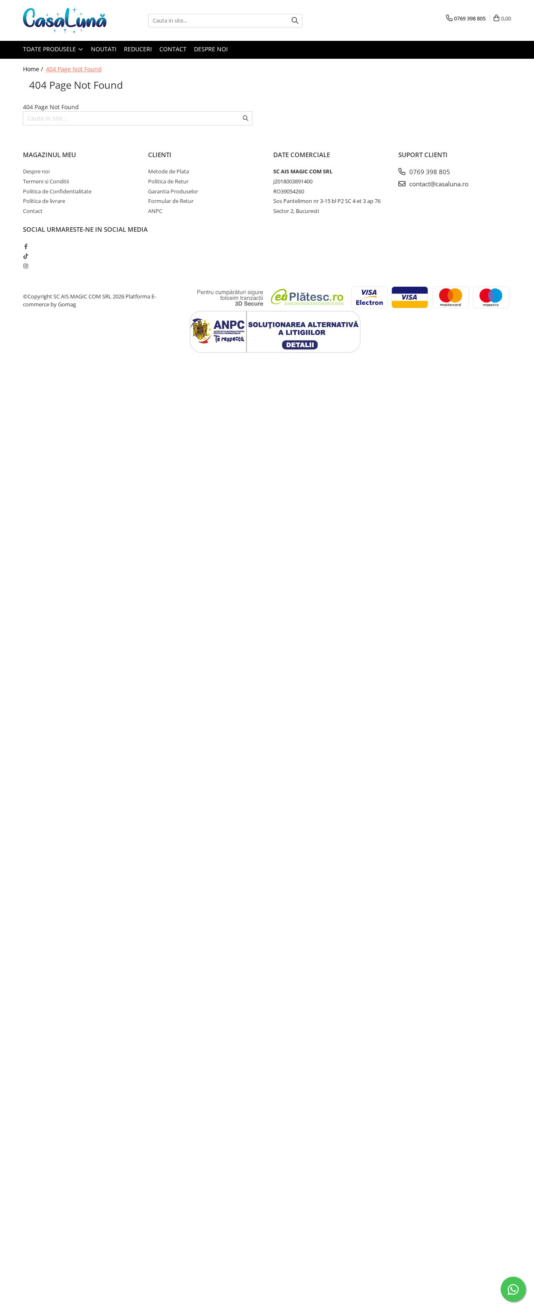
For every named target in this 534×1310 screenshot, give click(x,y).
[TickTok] (25, 256)
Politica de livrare (44, 201)
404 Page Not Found (74, 69)
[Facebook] (25, 246)
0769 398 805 (429, 172)
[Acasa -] (64, 20)
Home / (34, 69)
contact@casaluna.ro (438, 184)
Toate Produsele (50, 49)
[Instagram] (25, 266)
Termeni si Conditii (46, 181)
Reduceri (138, 49)
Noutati (103, 49)
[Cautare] (294, 21)
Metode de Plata (168, 171)
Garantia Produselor (173, 191)
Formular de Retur (171, 201)
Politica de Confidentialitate (57, 191)
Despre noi (211, 49)
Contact (172, 49)
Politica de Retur (168, 181)
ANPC (155, 211)
